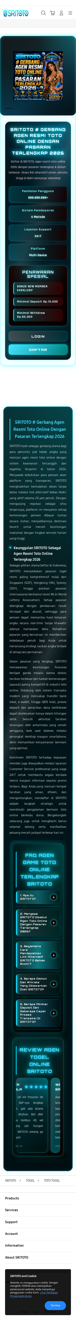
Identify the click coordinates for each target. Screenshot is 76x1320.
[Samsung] (12, 12)
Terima (55, 1305)
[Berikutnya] (71, 76)
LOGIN (38, 336)
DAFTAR (38, 350)
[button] (52, 13)
